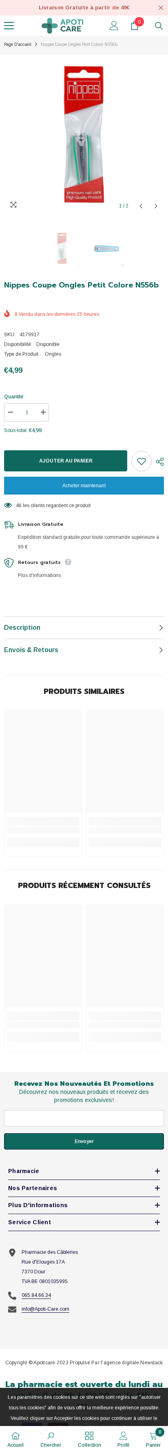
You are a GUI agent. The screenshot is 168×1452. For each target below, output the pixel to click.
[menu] (9, 25)
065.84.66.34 (36, 1295)
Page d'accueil (17, 44)
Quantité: (14, 397)
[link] (43, 830)
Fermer (161, 8)
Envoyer (84, 1141)
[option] (84, 134)
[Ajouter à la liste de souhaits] (141, 461)
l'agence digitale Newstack (132, 1363)
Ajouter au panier (66, 461)
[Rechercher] (159, 26)
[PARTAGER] (158, 461)
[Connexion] (114, 25)
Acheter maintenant (84, 485)
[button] (141, 206)
